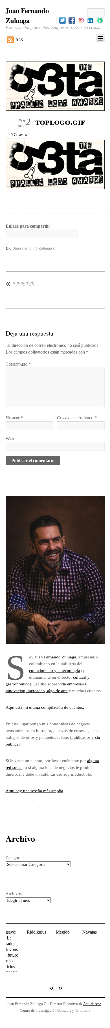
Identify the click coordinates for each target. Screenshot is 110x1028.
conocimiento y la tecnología (54, 670)
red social (14, 767)
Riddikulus (28, 932)
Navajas (81, 932)
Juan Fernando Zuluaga (55, 657)
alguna (93, 760)
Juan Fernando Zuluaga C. (35, 248)
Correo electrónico (77, 417)
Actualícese (92, 990)
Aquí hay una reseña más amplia (34, 790)
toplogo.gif (20, 283)
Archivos (14, 893)
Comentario (18, 364)
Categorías (15, 857)
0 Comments (20, 134)
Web (10, 438)
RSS (19, 39)
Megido (54, 932)
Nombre (14, 417)
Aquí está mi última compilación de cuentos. (45, 707)
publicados (81, 737)
